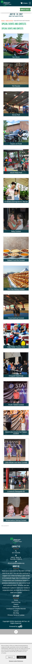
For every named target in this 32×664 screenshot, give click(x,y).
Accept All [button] (21, 657)
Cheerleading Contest (16, 318)
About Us (16, 606)
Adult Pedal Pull (16, 173)
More (24, 35)
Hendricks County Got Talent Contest (16, 433)
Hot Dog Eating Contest (16, 289)
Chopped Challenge (16, 376)
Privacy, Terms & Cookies (16, 615)
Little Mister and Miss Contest (16, 462)
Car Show (16, 57)
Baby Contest (16, 231)
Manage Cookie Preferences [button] (16, 661)
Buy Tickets (26, 9)
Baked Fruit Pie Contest (16, 260)
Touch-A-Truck (16, 144)
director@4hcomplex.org (16, 563)
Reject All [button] (10, 657)
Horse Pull (16, 115)
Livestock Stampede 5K (16, 491)
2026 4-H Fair (9, 20)
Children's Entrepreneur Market (16, 201)
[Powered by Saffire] (20, 626)
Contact (16, 611)
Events (16, 604)
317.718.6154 (16, 553)
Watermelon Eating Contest (16, 520)
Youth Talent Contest (16, 405)
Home (3, 20)
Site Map (16, 613)
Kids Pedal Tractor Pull (16, 347)
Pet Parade (16, 86)
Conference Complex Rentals (16, 608)
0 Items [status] (25, 3)
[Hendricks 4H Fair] (6, 3)
